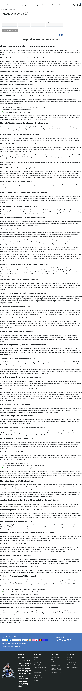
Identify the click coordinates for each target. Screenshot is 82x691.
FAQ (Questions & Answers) (55, 660)
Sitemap (36, 680)
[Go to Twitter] (63, 640)
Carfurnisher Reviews (40, 678)
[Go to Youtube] (65, 640)
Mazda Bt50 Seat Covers (21, 584)
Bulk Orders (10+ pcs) (72, 665)
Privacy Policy (38, 662)
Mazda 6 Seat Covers (31, 88)
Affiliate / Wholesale (57, 5)
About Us (9, 5)
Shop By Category (18, 5)
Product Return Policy (40, 670)
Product (48, 22)
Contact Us (67, 5)
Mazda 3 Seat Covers (12, 173)
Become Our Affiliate (72, 667)
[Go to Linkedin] (68, 640)
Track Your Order (44, 5)
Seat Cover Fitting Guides (56, 673)
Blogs (35, 660)
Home (3, 5)
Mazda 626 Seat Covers (69, 138)
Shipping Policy (38, 665)
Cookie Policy (38, 672)
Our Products (70, 660)
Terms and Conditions (40, 667)
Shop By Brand (32, 5)
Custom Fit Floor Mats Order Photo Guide (56, 669)
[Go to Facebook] (57, 640)
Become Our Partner (72, 670)
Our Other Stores (71, 662)
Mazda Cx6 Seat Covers (21, 148)
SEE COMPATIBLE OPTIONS (9, 30)
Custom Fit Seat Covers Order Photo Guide (57, 664)
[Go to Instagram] (60, 640)
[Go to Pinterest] (70, 640)
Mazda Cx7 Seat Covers (37, 127)
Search (36, 657)
